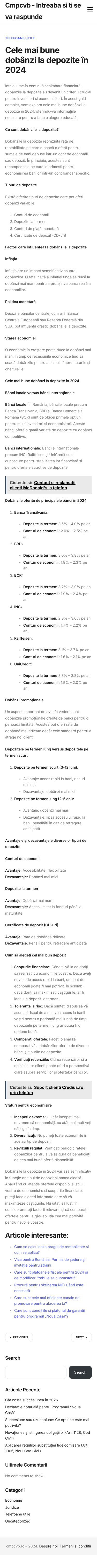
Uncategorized (17, 1521)
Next (80, 1337)
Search (12, 1358)
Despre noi (48, 1546)
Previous (20, 1337)
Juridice (12, 1507)
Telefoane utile (20, 38)
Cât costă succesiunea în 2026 (31, 1400)
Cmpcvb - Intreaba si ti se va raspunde (43, 11)
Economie (13, 1500)
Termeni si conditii (75, 1546)
